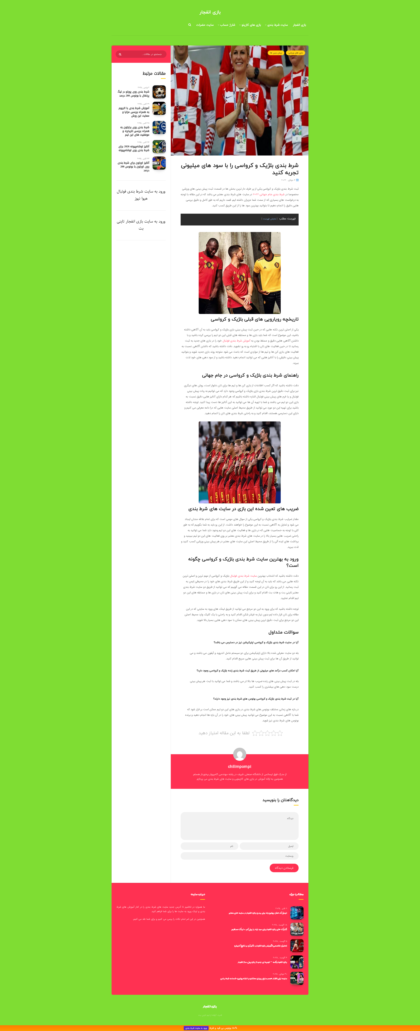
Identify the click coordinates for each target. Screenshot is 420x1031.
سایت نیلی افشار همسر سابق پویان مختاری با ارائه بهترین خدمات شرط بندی (253, 978)
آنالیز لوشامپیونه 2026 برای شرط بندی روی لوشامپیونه (133, 148)
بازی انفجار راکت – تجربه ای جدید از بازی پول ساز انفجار (262, 962)
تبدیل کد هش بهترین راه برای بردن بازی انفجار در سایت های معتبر (258, 913)
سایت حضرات (205, 25)
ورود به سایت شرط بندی (196, 1028)
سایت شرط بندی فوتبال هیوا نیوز (135, 195)
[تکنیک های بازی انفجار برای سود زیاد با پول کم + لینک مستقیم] (297, 929)
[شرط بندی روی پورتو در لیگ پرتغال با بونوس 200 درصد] (159, 91)
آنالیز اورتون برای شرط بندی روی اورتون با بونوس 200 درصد (133, 166)
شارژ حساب (227, 25)
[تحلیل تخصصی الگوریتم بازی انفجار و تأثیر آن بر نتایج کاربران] (297, 945)
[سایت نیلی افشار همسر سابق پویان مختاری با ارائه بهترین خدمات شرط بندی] (297, 978)
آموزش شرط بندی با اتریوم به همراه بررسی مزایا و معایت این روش (134, 112)
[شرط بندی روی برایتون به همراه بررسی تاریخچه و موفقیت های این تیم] (159, 127)
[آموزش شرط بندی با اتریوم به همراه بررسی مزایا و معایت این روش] (159, 108)
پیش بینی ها (276, 53)
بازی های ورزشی (295, 53)
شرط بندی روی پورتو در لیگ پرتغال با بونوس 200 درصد (133, 93)
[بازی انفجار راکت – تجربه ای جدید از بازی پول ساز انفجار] (297, 962)
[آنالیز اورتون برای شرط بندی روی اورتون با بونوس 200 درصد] (159, 163)
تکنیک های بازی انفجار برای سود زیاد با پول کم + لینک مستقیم (259, 929)
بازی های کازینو (251, 25)
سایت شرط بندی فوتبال (243, 576)
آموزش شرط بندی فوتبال (236, 341)
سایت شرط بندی (277, 25)
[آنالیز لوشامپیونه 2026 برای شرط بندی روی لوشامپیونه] (159, 146)
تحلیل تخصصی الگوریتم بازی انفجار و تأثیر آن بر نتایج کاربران (260, 945)
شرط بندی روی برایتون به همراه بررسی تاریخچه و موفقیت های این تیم (134, 131)
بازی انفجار (210, 12)
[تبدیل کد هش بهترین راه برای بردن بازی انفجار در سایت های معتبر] (297, 912)
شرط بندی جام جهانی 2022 (268, 194)
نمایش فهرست (269, 219)
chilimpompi (239, 767)
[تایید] (120, 54)
